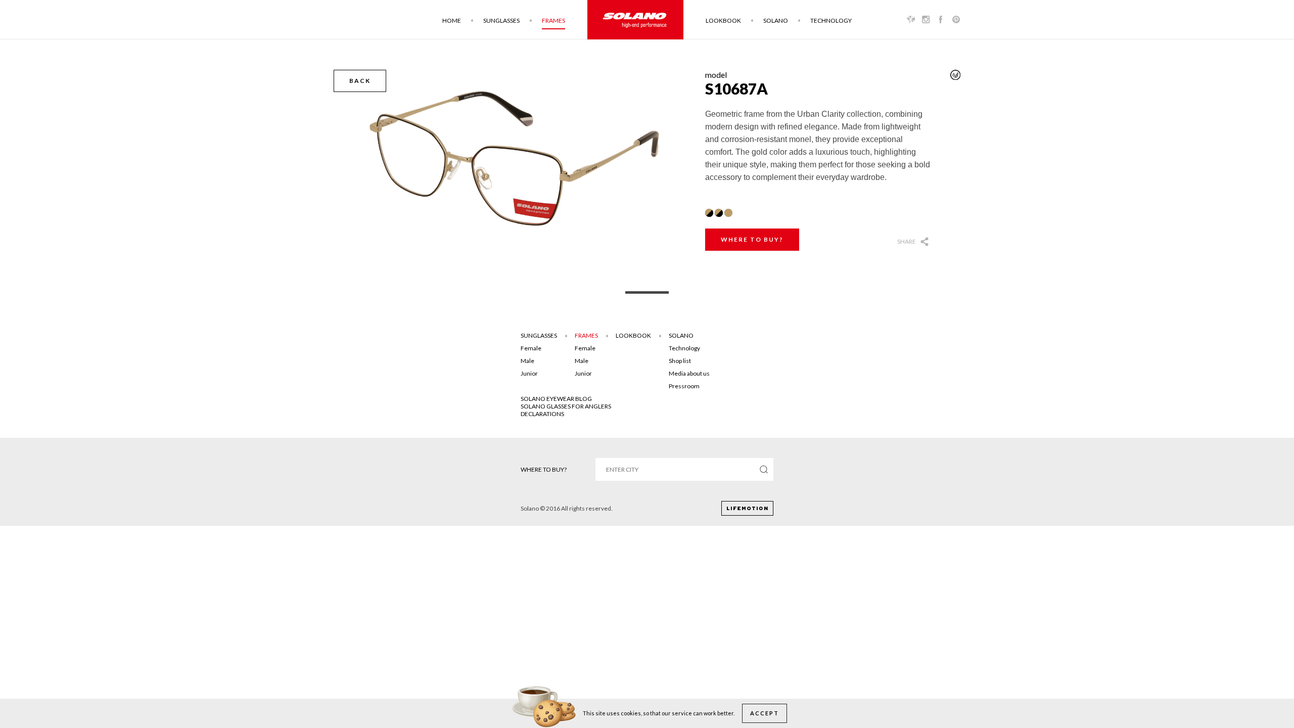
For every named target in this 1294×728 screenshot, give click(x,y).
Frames (553, 20)
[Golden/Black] (709, 213)
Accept (764, 713)
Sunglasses (501, 20)
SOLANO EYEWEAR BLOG (556, 398)
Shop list (680, 361)
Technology (831, 20)
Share (906, 241)
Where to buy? (752, 239)
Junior (529, 373)
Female (531, 348)
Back (360, 80)
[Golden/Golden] (728, 213)
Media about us (689, 373)
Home (451, 20)
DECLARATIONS (542, 414)
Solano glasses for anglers (566, 406)
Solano (775, 20)
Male (527, 361)
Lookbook (723, 20)
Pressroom (684, 386)
